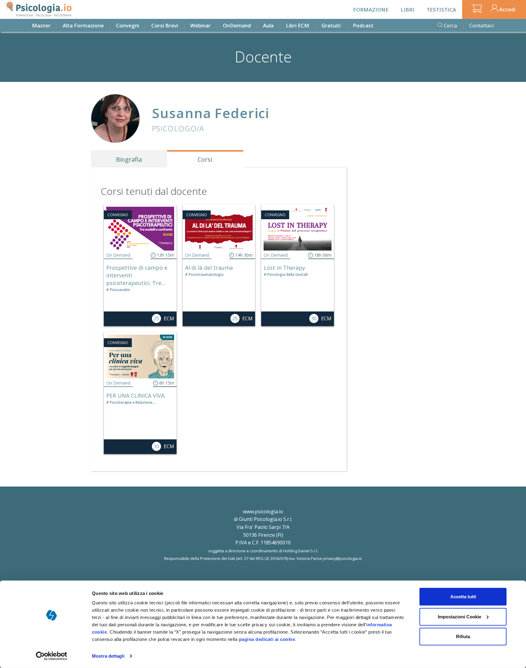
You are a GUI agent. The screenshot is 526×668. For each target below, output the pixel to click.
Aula (268, 25)
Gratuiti (331, 25)
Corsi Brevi (164, 25)
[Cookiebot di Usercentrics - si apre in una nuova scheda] (51, 656)
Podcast (363, 25)
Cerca (450, 25)
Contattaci (481, 25)
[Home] (38, 8)
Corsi (205, 159)
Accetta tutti (463, 596)
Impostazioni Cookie (459, 616)
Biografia (129, 159)
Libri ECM (297, 25)
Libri (407, 9)
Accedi (507, 9)
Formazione (370, 9)
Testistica (441, 9)
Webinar (200, 25)
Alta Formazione (83, 25)
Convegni (127, 25)
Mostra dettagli (108, 656)
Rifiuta (463, 636)
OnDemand (237, 25)
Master (41, 25)
